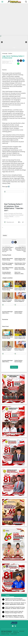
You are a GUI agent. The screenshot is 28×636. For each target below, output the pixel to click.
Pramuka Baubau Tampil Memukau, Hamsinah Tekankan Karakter (7, 273)
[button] (2, 42)
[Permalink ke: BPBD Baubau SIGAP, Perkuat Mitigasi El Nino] (20, 295)
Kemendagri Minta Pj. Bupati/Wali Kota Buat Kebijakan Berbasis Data (20, 248)
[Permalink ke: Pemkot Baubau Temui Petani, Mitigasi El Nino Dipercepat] (20, 284)
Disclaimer (21, 631)
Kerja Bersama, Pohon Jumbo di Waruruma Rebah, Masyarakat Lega (20, 264)
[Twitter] (15, 242)
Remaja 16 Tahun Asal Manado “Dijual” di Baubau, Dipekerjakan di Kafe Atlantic (15, 603)
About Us (15, 631)
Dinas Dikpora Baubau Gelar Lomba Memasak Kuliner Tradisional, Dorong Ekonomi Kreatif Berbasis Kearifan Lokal (7, 268)
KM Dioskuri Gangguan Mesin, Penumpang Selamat (7, 264)
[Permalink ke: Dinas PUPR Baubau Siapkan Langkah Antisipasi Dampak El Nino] (7, 295)
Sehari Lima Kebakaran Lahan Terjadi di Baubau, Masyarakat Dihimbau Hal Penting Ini (20, 273)
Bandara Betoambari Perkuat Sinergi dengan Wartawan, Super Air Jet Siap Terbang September (7, 259)
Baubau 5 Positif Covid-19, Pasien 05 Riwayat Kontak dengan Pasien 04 (14, 612)
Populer (8, 595)
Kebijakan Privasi (5, 633)
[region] (14, 42)
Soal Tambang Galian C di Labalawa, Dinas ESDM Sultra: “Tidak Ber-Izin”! (8, 248)
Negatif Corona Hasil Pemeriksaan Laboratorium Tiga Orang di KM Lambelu (15, 599)
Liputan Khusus (9, 63)
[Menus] (2, 1)
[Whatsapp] (18, 63)
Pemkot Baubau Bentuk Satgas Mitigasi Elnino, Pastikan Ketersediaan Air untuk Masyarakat (20, 312)
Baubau (3, 63)
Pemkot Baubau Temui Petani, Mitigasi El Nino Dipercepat (20, 259)
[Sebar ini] (18, 60)
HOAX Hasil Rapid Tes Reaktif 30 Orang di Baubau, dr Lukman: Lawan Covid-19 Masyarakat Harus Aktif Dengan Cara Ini (15, 608)
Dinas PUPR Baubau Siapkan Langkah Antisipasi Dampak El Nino (7, 300)
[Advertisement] (14, 19)
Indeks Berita (14, 633)
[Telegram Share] (23, 60)
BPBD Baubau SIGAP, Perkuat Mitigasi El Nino (20, 300)
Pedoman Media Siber (6, 632)
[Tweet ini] (21, 60)
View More (14, 367)
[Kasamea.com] (14, 1)
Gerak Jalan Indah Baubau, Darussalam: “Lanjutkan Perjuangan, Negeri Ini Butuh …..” (20, 268)
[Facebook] (12, 242)
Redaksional (16, 632)
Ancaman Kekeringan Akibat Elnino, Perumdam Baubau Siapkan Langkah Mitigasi (7, 312)
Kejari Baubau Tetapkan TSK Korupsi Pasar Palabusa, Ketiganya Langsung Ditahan (14, 616)
